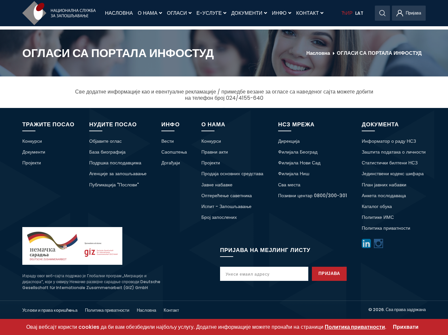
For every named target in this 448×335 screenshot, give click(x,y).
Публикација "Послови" (114, 184)
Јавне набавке (217, 184)
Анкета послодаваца (384, 195)
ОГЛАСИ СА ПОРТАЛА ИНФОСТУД (379, 53)
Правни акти (214, 152)
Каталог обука (377, 206)
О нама (147, 13)
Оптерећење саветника (226, 195)
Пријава (329, 273)
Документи (246, 13)
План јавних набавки (384, 184)
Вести (167, 141)
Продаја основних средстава (232, 173)
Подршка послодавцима (115, 162)
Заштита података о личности (394, 152)
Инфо (279, 13)
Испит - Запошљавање (226, 206)
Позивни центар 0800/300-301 (312, 195)
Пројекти (31, 162)
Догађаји (170, 162)
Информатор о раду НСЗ (389, 141)
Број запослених (219, 217)
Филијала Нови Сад (299, 162)
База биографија (107, 152)
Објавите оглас (105, 141)
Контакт (307, 13)
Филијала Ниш (293, 173)
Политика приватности (386, 228)
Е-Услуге (209, 13)
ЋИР (347, 13)
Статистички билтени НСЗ (389, 162)
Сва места (289, 184)
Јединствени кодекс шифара (393, 173)
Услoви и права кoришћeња (49, 310)
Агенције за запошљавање (118, 173)
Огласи (177, 13)
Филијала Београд (297, 152)
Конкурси (32, 141)
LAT (359, 13)
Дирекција (289, 141)
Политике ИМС (378, 217)
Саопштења (174, 152)
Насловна (119, 13)
